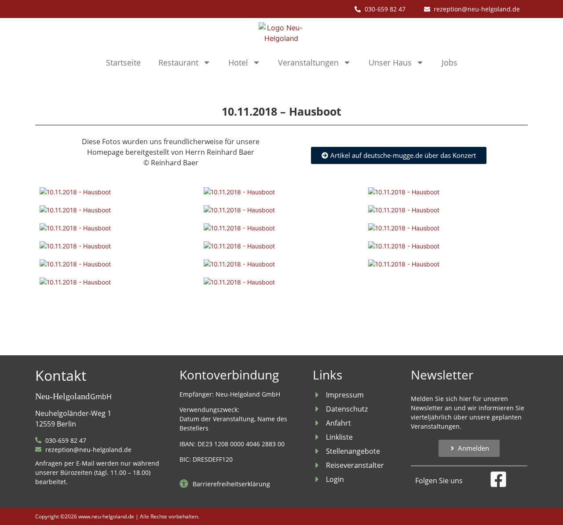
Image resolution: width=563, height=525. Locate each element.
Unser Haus (390, 62)
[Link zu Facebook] (498, 479)
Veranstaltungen (308, 62)
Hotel (238, 62)
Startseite (123, 62)
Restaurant (178, 62)
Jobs (449, 62)
